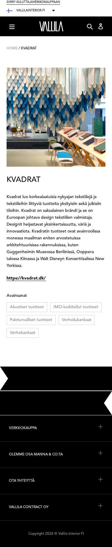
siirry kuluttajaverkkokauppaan (33, 2)
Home (12, 48)
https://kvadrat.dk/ (26, 278)
